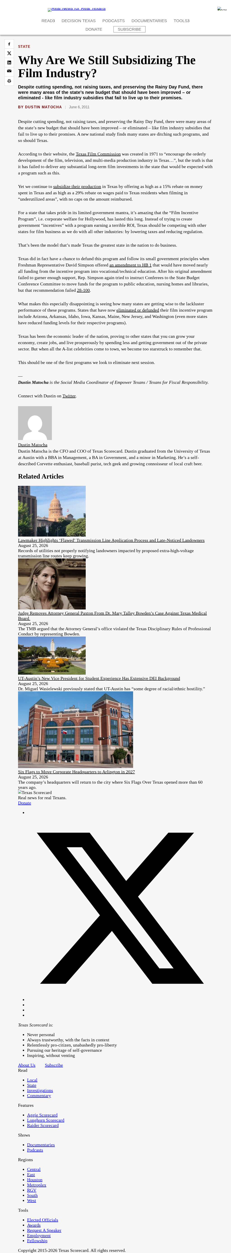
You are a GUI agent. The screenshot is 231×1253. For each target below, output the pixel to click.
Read (47, 21)
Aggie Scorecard (42, 1114)
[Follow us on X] (120, 999)
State (24, 47)
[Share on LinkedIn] (9, 62)
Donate (93, 29)
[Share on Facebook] (9, 44)
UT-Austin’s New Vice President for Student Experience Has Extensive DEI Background (99, 678)
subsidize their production (77, 186)
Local (32, 1079)
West (31, 1200)
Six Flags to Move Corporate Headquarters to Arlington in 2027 (76, 771)
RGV (31, 1190)
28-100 (83, 290)
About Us (26, 1065)
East (31, 1174)
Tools (180, 21)
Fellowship (37, 1240)
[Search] (221, 8)
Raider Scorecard (43, 1125)
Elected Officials (42, 1219)
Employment (39, 1235)
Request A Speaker (44, 1230)
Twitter (69, 395)
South (32, 1195)
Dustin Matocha (43, 107)
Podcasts (113, 21)
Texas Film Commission (98, 153)
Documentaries (149, 21)
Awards (34, 1225)
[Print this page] (9, 81)
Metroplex (36, 1184)
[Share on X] (9, 53)
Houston (34, 1179)
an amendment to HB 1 (130, 264)
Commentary (39, 1095)
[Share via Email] (9, 71)
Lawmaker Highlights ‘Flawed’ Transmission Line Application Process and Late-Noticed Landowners (111, 540)
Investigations (40, 1090)
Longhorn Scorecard (45, 1120)
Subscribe (129, 29)
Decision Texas (79, 21)
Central (34, 1169)
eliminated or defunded (137, 310)
